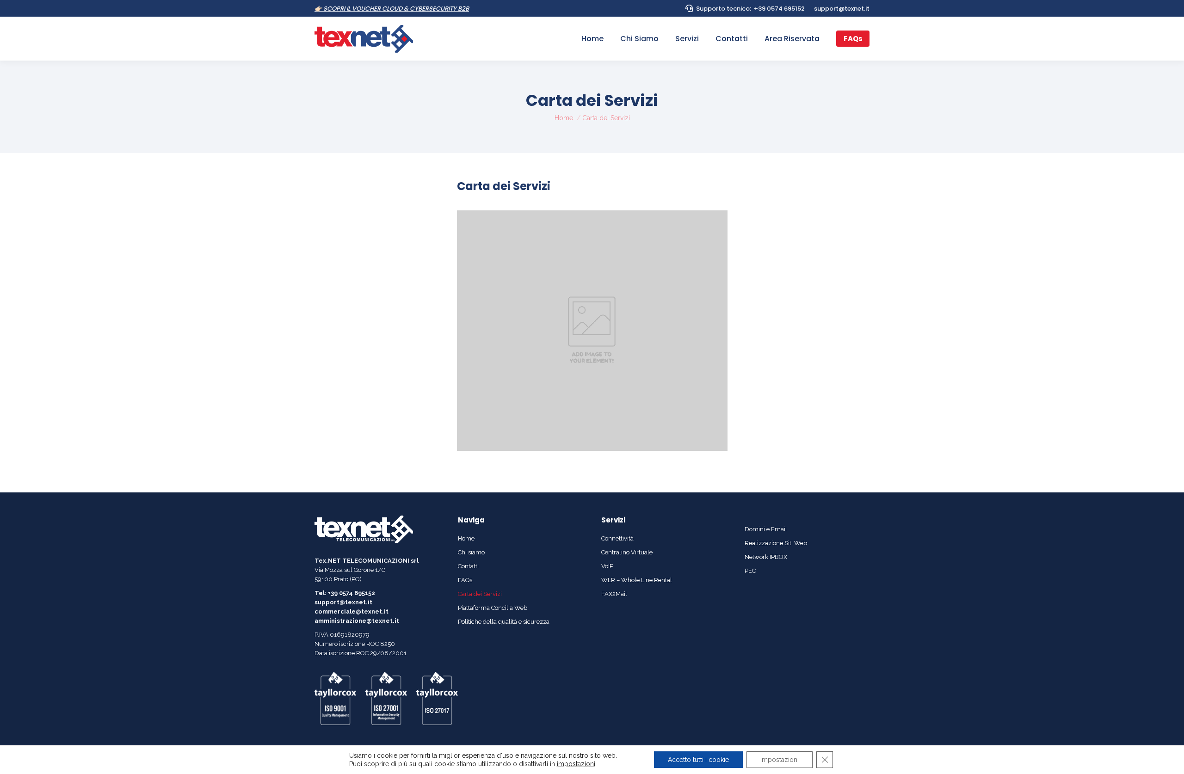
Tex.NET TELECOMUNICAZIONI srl (366, 560)
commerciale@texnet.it (351, 611)
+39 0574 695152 (779, 8)
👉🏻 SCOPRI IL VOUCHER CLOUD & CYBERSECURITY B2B (391, 8)
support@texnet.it (842, 8)
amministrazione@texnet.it (356, 620)
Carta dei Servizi (503, 186)
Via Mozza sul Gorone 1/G (350, 569)
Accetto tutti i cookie (698, 759)
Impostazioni (779, 759)
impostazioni (576, 764)
